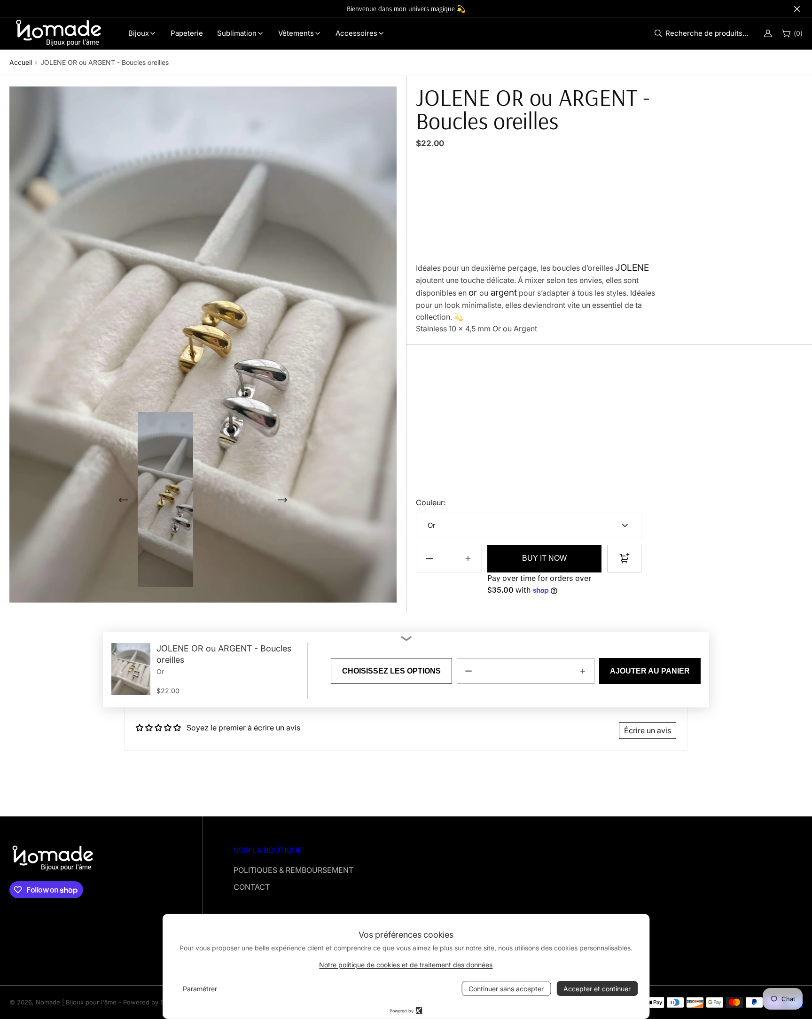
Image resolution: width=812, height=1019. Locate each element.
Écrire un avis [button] (647, 730)
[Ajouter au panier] (624, 558)
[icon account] (767, 33)
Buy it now (544, 558)
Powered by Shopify (152, 1002)
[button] (703, 33)
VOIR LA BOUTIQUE (268, 850)
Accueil (20, 62)
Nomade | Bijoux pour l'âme (76, 1002)
